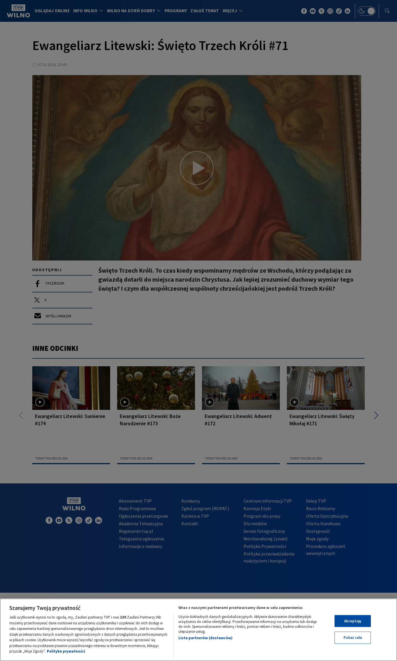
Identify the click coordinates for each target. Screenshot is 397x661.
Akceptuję (352, 621)
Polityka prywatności (66, 651)
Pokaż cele (353, 637)
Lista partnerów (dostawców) (205, 637)
